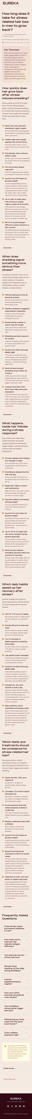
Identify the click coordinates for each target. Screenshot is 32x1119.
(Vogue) (12, 725)
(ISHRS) (13, 239)
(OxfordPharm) (9, 406)
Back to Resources (9, 1079)
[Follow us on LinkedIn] (20, 1106)
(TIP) (22, 546)
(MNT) (23, 567)
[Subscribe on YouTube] (24, 1106)
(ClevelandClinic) (17, 873)
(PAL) (26, 218)
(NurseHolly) (14, 702)
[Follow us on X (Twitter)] (12, 1106)
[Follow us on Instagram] (8, 1106)
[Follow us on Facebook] (16, 1106)
